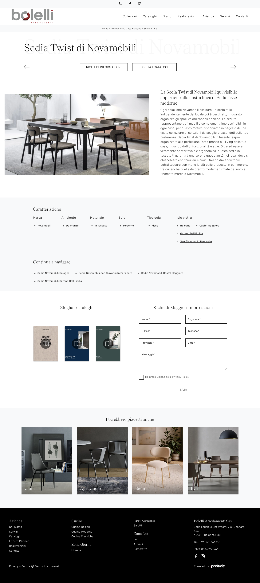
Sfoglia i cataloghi (154, 67)
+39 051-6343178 (210, 542)
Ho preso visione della (167, 377)
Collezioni (130, 16)
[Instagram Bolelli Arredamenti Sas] (139, 4)
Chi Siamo (15, 527)
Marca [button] (37, 217)
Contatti (242, 16)
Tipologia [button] (154, 217)
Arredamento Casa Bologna (126, 28)
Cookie (26, 566)
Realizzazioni (187, 16)
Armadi (138, 544)
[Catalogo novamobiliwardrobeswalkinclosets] (77, 343)
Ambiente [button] (68, 217)
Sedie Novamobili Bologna (53, 273)
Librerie (76, 550)
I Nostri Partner (19, 541)
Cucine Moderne (81, 531)
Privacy (13, 566)
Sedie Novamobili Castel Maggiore (162, 273)
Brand (167, 16)
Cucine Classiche (82, 536)
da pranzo (72, 225)
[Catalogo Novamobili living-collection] (108, 343)
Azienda (208, 16)
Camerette (140, 549)
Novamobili (44, 225)
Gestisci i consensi (47, 566)
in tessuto (101, 225)
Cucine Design (80, 527)
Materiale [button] (97, 217)
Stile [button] (122, 217)
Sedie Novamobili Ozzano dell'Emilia (59, 281)
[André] (39, 67)
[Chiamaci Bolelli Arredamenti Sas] (120, 4)
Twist (155, 28)
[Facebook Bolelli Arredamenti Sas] (130, 4)
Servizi (225, 16)
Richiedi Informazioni (103, 67)
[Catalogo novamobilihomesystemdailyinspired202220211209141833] (45, 343)
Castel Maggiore (209, 225)
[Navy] (220, 67)
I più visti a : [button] (185, 217)
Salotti (138, 525)
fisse (155, 225)
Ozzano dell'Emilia (191, 233)
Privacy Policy (180, 377)
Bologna (185, 225)
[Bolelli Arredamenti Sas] (64, 16)
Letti (137, 539)
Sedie (147, 28)
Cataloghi (150, 16)
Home (105, 28)
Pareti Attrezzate (144, 520)
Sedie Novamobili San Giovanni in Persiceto (105, 273)
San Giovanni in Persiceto (196, 241)
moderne (128, 225)
